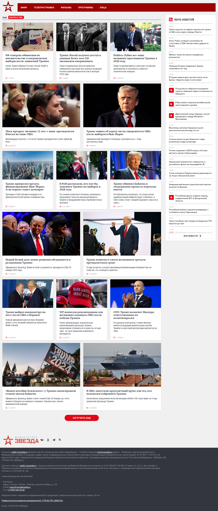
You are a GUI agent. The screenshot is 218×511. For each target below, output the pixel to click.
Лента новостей (184, 19)
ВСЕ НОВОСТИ (191, 236)
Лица (103, 7)
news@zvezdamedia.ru (20, 487)
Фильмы (66, 7)
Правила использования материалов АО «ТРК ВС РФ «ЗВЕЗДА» (32, 500)
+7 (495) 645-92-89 (16, 490)
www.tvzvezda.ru (104, 452)
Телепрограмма (44, 7)
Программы (85, 7)
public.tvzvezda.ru (19, 452)
